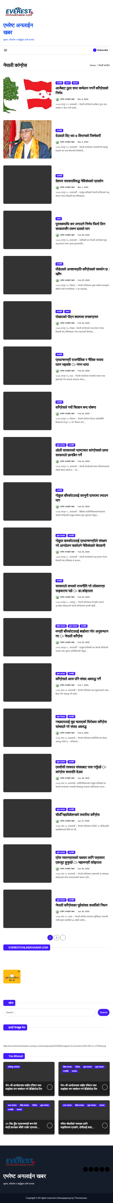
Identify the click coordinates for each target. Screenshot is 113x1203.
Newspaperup (64, 1198)
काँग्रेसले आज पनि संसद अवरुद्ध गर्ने (78, 679)
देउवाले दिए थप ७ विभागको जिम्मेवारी (78, 136)
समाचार (74, 1071)
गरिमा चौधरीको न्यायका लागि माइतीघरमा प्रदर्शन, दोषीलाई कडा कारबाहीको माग (76, 1127)
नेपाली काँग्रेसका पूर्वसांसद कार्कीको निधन (81, 905)
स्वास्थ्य (75, 83)
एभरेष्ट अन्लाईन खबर (67, 99)
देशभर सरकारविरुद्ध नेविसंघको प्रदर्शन (79, 181)
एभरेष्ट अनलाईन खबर (24, 1176)
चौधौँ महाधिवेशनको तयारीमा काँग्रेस (78, 815)
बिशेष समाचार (61, 626)
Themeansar (80, 1198)
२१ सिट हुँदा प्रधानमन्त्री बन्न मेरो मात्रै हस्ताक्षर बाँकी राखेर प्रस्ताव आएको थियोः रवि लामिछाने (21, 1127)
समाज (67, 83)
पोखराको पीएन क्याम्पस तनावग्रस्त (77, 317)
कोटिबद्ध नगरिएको (13, 1067)
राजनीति (59, 83)
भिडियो (77, 1067)
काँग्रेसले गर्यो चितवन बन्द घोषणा (76, 407)
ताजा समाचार (12, 1105)
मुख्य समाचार (61, 445)
